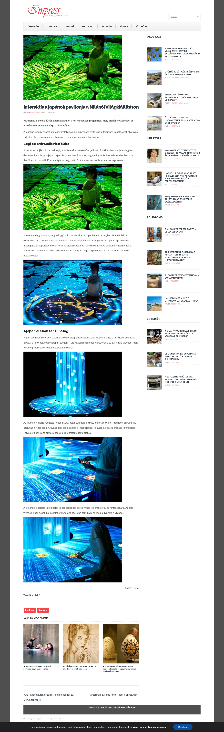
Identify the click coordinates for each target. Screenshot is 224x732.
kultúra (43, 610)
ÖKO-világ (33, 26)
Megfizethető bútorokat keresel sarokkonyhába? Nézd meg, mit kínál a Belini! (182, 379)
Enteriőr (107, 26)
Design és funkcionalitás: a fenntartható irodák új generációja (180, 356)
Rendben (183, 727)
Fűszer (124, 26)
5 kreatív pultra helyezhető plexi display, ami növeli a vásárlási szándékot (180, 333)
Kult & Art (88, 26)
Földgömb (142, 26)
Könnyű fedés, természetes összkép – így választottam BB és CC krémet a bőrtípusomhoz (182, 153)
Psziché (69, 26)
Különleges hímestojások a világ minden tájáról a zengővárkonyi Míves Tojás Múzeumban (119, 668)
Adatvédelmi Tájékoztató (124, 707)
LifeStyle (52, 26)
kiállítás (29, 610)
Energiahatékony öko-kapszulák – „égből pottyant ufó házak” (181, 97)
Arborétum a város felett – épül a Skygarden (113, 694)
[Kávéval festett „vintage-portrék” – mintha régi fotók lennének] (81, 662)
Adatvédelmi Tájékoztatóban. (149, 727)
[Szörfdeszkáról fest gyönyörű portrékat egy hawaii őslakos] (41, 662)
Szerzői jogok (106, 707)
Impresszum (94, 707)
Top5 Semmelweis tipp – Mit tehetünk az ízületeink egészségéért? (180, 199)
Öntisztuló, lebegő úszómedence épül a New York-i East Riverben (182, 120)
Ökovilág (154, 36)
